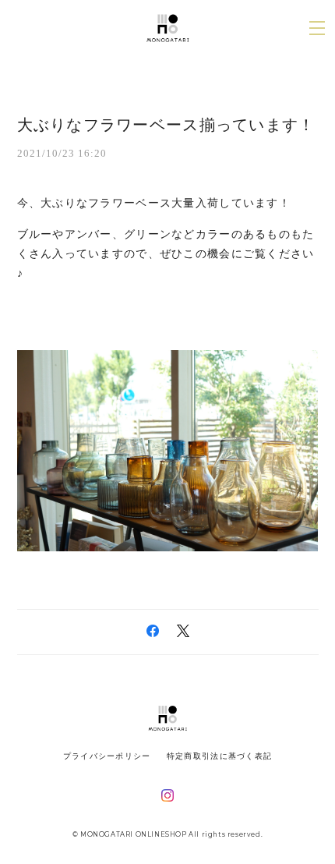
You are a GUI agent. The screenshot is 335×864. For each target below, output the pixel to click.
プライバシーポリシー (107, 756)
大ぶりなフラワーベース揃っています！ (166, 124)
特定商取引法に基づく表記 (219, 756)
